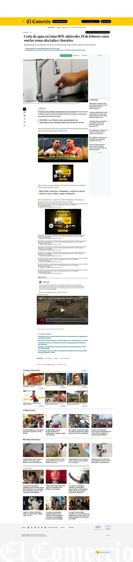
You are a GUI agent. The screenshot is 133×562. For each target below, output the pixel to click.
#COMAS (47, 258)
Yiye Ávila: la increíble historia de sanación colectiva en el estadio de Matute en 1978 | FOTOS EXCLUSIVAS (62, 347)
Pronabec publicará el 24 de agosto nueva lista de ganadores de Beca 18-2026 (33, 431)
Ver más (54, 289)
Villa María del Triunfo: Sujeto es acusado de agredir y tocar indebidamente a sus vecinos (63, 340)
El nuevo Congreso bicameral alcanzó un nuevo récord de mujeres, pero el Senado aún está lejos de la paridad (97, 147)
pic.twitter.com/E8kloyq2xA (44, 260)
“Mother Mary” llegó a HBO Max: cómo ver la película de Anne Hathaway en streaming (55, 487)
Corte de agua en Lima (65, 358)
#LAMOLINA (48, 235)
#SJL (46, 203)
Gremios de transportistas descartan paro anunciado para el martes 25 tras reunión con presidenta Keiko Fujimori (101, 432)
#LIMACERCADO (49, 241)
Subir (107, 535)
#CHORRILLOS (48, 252)
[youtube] (38, 527)
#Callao (53, 205)
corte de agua (48, 358)
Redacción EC (43, 108)
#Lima (49, 205)
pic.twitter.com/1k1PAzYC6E (44, 206)
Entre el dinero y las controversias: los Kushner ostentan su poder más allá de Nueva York (98, 138)
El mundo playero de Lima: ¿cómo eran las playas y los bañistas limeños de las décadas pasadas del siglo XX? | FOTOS (62, 351)
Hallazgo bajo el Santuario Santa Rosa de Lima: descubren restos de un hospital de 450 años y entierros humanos (98, 105)
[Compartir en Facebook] (24, 115)
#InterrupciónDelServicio (61, 205)
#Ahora (68, 205)
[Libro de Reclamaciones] (108, 527)
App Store (62, 527)
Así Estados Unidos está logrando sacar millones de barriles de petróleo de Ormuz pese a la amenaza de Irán (97, 123)
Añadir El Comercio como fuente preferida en (97, 32)
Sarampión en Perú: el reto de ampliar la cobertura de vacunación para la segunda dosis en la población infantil (62, 337)
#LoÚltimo (41, 203)
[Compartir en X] (24, 119)
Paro (69, 27)
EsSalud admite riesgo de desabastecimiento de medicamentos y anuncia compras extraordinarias (56, 432)
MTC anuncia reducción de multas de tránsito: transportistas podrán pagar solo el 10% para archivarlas (79, 431)
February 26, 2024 (57, 207)
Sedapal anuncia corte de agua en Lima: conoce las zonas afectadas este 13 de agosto (78, 460)
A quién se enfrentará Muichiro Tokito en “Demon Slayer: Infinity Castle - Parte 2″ (32, 513)
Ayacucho (64, 27)
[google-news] (45, 527)
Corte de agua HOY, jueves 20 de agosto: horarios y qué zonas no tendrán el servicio (55, 460)
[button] (62, 310)
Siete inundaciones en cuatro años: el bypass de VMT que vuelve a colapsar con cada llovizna (98, 131)
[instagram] (35, 527)
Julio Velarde (74, 27)
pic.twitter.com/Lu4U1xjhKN (44, 266)
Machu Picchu (82, 27)
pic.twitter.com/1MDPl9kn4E (44, 237)
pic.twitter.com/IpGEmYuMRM (45, 249)
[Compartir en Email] (24, 122)
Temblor (59, 27)
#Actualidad (73, 205)
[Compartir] (24, 109)
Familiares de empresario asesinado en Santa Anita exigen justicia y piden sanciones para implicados (62, 343)
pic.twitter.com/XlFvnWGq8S (44, 243)
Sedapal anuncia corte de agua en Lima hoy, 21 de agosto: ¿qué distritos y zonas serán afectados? (32, 460)
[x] (32, 527)
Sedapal (56, 358)
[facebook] (28, 527)
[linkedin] (42, 527)
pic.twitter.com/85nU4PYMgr (44, 254)
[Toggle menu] (23, 21)
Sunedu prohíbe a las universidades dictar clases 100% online (42, 48)
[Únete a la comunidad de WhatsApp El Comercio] (66, 55)
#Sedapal (50, 203)
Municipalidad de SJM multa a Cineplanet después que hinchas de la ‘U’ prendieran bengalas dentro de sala (55, 50)
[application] (62, 310)
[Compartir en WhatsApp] (24, 112)
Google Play (71, 527)
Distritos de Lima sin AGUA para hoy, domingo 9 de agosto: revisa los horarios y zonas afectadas (101, 460)
